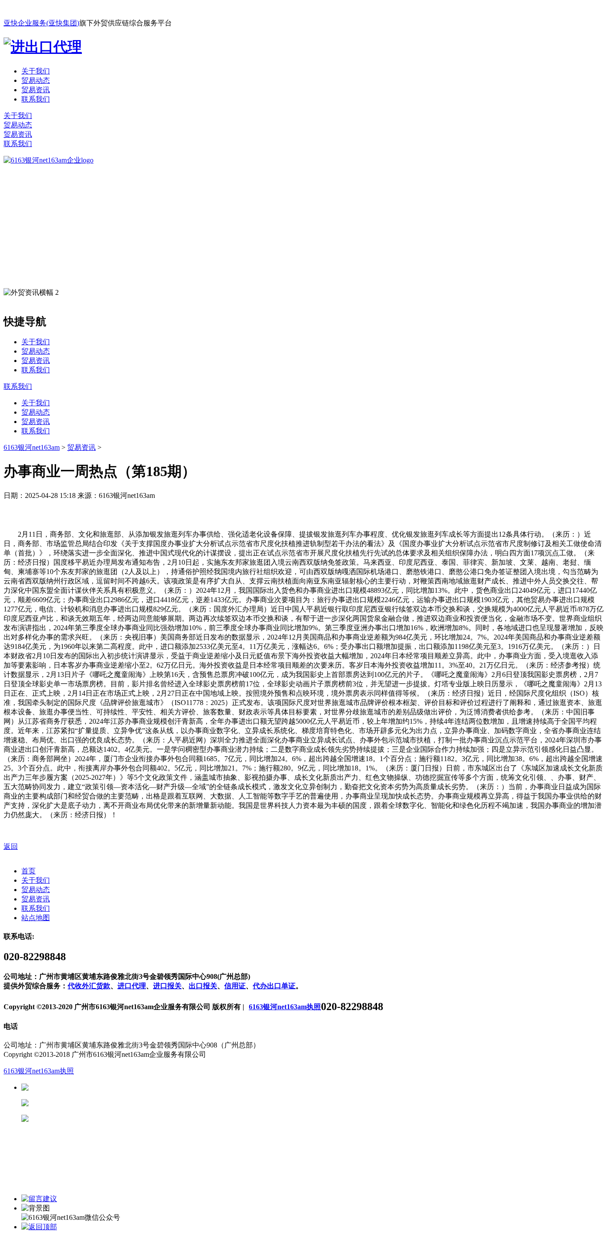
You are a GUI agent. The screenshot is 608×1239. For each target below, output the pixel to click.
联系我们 (35, 99)
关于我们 (35, 71)
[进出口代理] (43, 47)
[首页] (48, 160)
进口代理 (132, 986)
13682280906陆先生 (98, 1118)
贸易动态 (35, 80)
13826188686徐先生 (98, 1087)
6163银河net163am (32, 447)
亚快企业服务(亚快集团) (41, 23)
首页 (28, 871)
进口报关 (167, 986)
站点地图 (35, 917)
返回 (11, 846)
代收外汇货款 (89, 986)
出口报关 (203, 986)
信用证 (235, 986)
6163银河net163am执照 (285, 1007)
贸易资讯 (35, 90)
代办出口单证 (274, 986)
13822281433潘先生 (98, 1103)
